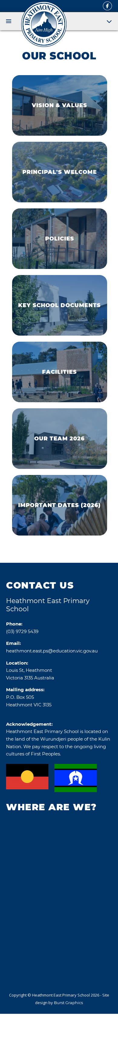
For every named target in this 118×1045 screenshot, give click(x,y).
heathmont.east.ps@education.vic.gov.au (52, 651)
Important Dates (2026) (59, 505)
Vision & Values (59, 105)
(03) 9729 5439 (22, 631)
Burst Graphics (68, 1002)
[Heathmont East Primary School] (44, 24)
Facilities (59, 372)
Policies (59, 238)
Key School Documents (59, 305)
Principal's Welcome (59, 172)
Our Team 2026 (59, 438)
